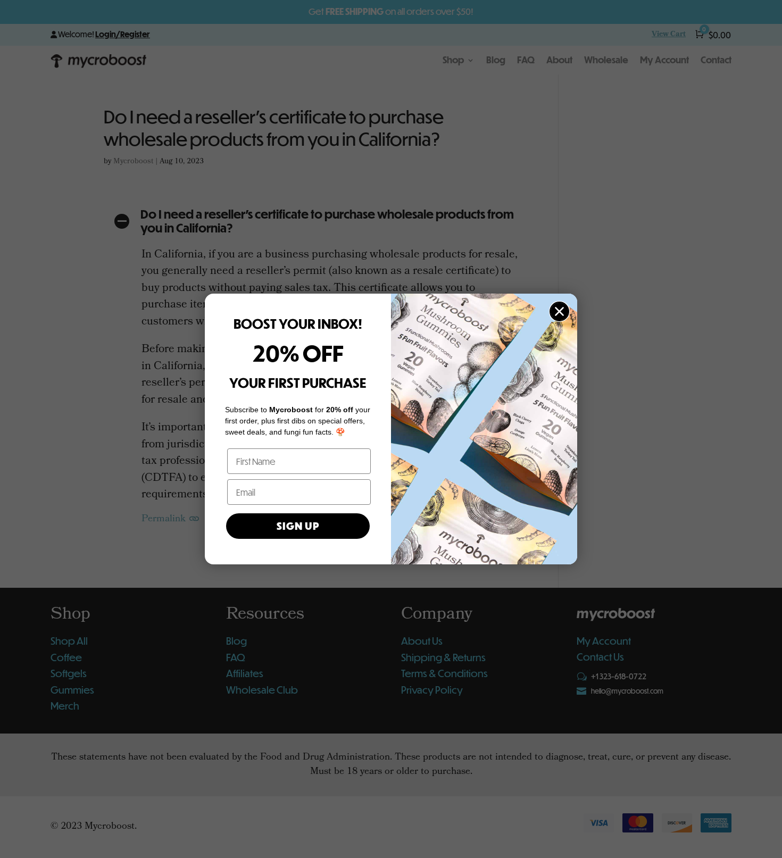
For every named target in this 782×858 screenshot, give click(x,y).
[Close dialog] (559, 311)
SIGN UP (298, 526)
